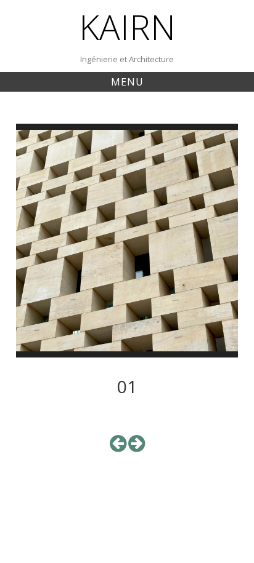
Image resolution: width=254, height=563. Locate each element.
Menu (127, 82)
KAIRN (127, 26)
